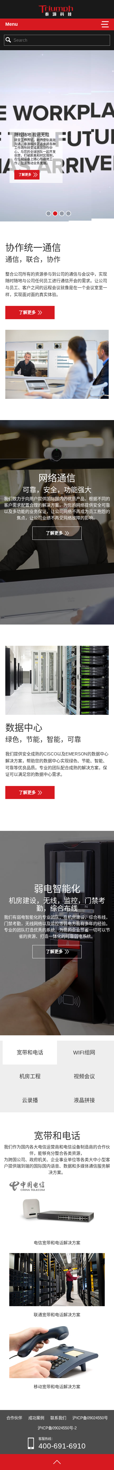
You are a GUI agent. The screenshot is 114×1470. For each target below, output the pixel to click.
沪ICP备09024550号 (90, 1418)
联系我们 (58, 1418)
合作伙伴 (14, 1418)
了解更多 (25, 175)
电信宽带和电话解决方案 (57, 1243)
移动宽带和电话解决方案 (57, 1386)
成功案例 (36, 1418)
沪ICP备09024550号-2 (57, 1428)
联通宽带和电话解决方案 (57, 1315)
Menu (11, 24)
